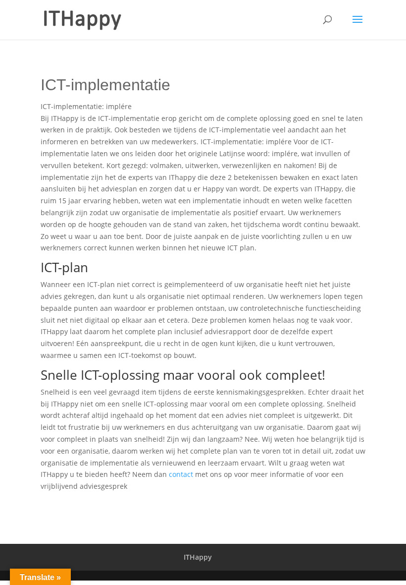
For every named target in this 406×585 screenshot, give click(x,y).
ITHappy (198, 557)
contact (181, 474)
